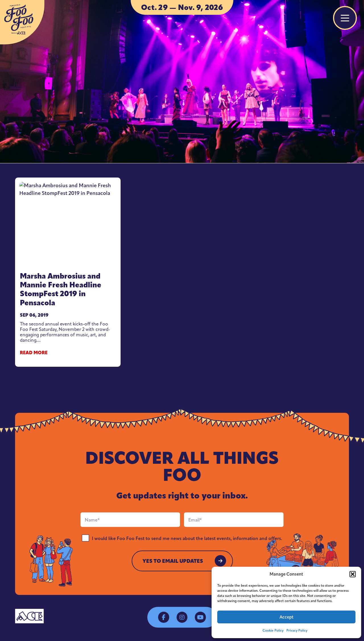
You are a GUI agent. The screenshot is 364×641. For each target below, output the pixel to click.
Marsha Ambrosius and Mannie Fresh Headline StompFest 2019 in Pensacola (60, 289)
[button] (352, 574)
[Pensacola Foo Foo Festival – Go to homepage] (22, 22)
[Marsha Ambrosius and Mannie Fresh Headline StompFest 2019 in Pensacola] (67, 224)
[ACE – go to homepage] (29, 616)
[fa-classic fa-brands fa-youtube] (200, 617)
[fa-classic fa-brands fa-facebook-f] (163, 617)
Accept (286, 617)
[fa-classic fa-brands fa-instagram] (182, 617)
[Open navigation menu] (345, 18)
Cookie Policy (273, 630)
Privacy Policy (296, 630)
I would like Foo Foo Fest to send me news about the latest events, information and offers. (187, 538)
